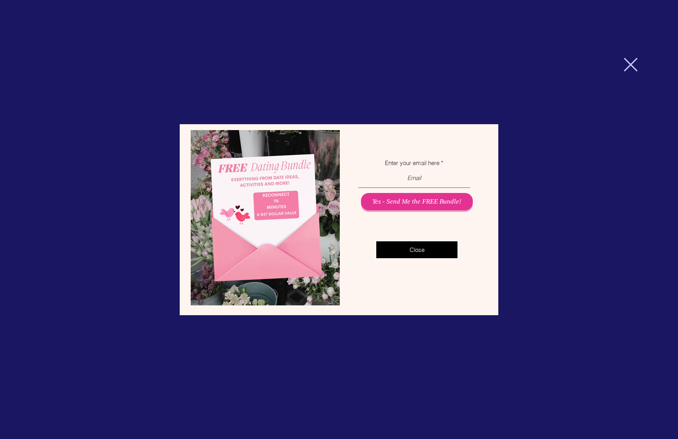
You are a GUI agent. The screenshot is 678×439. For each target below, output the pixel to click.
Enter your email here (412, 163)
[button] (631, 64)
